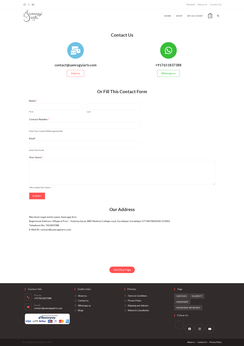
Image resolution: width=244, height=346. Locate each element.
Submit (37, 196)
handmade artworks (188, 307)
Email (32, 138)
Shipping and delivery (138, 305)
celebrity (197, 296)
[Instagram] (29, 4)
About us (202, 4)
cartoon (181, 296)
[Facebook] (24, 4)
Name (33, 100)
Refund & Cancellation (138, 310)
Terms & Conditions (137, 295)
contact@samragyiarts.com (48, 308)
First (31, 111)
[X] (179, 324)
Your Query (36, 157)
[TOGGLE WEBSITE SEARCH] (218, 16)
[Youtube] (33, 4)
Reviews (191, 4)
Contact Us (216, 4)
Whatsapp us (84, 305)
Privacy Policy (134, 300)
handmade (182, 302)
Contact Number (39, 119)
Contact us (83, 300)
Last (89, 111)
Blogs (80, 310)
